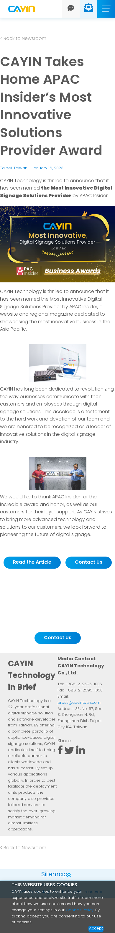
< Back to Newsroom (23, 38)
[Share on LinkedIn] (81, 753)
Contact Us (88, 562)
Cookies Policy (79, 910)
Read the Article (32, 562)
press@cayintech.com (79, 703)
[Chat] (71, 9)
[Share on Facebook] (60, 753)
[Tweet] (69, 753)
